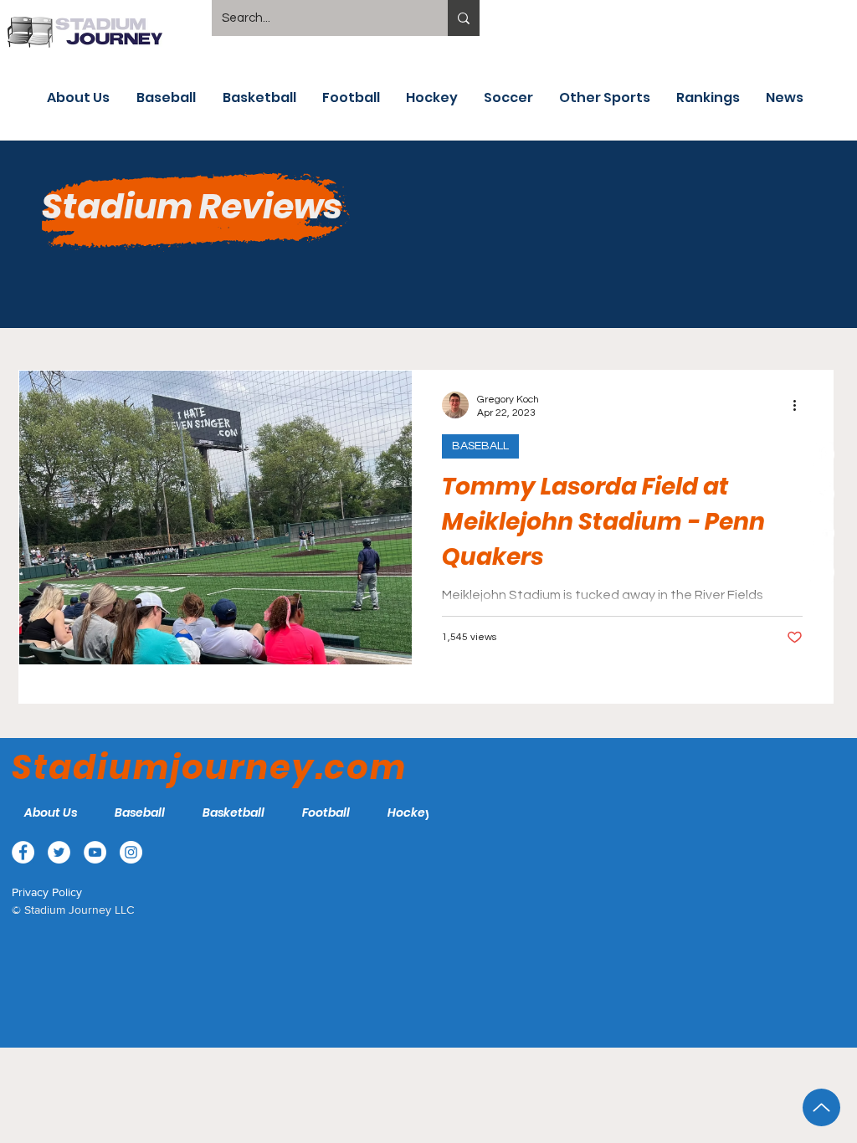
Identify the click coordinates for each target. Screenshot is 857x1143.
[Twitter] (821, 493)
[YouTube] (821, 533)
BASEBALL (480, 446)
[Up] (821, 1107)
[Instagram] (821, 572)
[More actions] (800, 405)
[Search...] (464, 18)
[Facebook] (821, 454)
